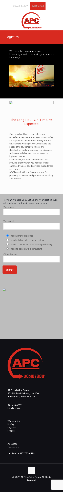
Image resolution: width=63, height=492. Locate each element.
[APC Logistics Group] (31, 20)
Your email (8, 221)
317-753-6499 (27, 453)
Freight (11, 430)
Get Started (38, 6)
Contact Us (13, 447)
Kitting (11, 424)
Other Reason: (10, 254)
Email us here (14, 408)
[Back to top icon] (31, 470)
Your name (8, 207)
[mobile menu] (58, 17)
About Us (12, 444)
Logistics (12, 427)
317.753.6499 (20, 6)
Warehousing (14, 421)
